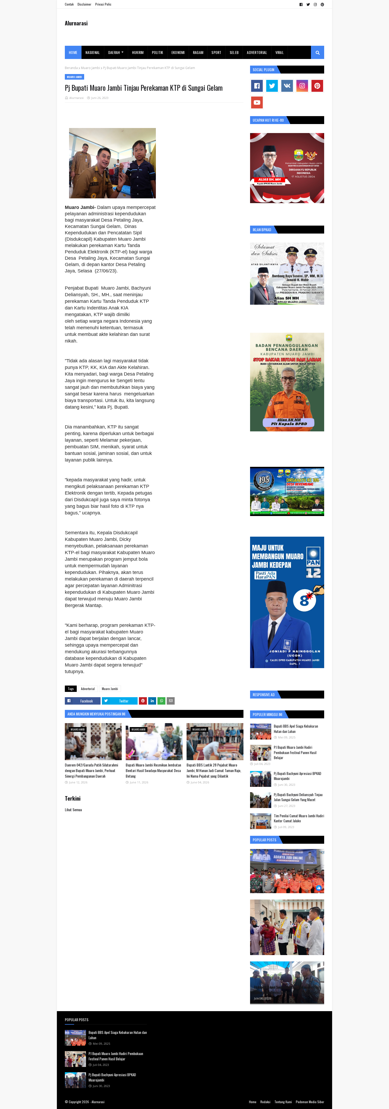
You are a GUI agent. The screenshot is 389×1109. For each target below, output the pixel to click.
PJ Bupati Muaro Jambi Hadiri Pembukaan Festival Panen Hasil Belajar (295, 752)
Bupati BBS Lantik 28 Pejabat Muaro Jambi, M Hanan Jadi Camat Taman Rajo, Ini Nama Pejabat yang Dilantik (214, 770)
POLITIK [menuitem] (157, 52)
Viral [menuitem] (279, 52)
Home (252, 1101)
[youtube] (257, 102)
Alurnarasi (76, 23)
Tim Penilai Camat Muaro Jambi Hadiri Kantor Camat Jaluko (299, 818)
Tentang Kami (283, 1101)
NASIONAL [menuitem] (92, 52)
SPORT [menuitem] (216, 52)
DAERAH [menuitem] (114, 52)
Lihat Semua (73, 809)
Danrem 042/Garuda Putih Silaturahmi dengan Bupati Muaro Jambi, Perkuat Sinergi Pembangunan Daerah (91, 770)
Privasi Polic (103, 4)
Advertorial (88, 688)
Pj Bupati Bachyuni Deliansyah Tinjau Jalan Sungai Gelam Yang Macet (298, 797)
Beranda (71, 68)
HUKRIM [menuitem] (138, 52)
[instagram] (315, 4)
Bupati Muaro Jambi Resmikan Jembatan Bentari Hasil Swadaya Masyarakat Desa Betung (153, 770)
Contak (69, 4)
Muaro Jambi (90, 68)
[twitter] (308, 4)
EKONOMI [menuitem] (178, 52)
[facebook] (301, 4)
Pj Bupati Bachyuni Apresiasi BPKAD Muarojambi (297, 776)
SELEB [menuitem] (234, 52)
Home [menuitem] (73, 52)
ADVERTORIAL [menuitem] (257, 52)
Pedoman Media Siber (310, 1101)
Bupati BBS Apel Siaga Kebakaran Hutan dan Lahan (296, 728)
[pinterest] (321, 4)
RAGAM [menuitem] (198, 52)
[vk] (287, 86)
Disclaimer (84, 4)
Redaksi (265, 1101)
